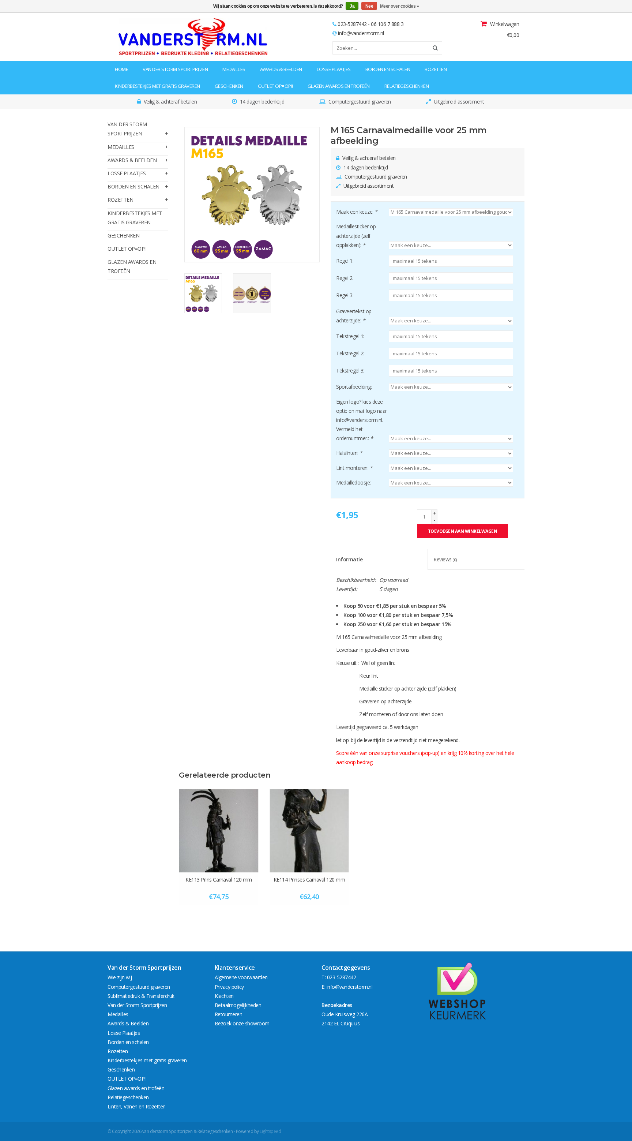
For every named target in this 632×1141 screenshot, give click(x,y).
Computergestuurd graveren (139, 986)
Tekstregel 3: (350, 370)
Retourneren (228, 1014)
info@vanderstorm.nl (361, 33)
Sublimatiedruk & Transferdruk (141, 995)
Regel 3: (344, 295)
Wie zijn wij (120, 977)
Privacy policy (229, 986)
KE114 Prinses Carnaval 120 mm (309, 879)
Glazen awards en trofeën (339, 86)
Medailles (233, 69)
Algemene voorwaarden (241, 977)
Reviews (445, 559)
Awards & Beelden (281, 69)
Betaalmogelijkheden (238, 1005)
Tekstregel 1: (350, 336)
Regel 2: (344, 277)
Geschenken (229, 86)
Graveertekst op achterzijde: (354, 316)
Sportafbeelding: (354, 386)
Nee (369, 6)
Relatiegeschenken (406, 86)
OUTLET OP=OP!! (275, 86)
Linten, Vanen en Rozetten (137, 1106)
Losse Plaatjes (334, 69)
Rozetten (436, 69)
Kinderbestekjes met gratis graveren (157, 86)
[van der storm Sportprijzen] (153, 36)
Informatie (349, 559)
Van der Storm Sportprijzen (175, 69)
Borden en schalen (387, 69)
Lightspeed (270, 1131)
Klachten (224, 995)
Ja (352, 6)
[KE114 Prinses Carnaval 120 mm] (309, 830)
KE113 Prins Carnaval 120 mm (218, 879)
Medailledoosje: (353, 482)
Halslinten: (349, 452)
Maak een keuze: (356, 211)
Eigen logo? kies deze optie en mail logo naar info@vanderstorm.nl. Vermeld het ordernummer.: (361, 420)
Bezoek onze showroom (242, 1023)
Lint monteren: (354, 467)
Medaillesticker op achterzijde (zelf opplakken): (356, 235)
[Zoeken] (432, 48)
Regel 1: (344, 260)
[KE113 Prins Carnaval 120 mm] (219, 830)
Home (121, 69)
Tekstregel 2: (350, 353)
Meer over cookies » (399, 6)
